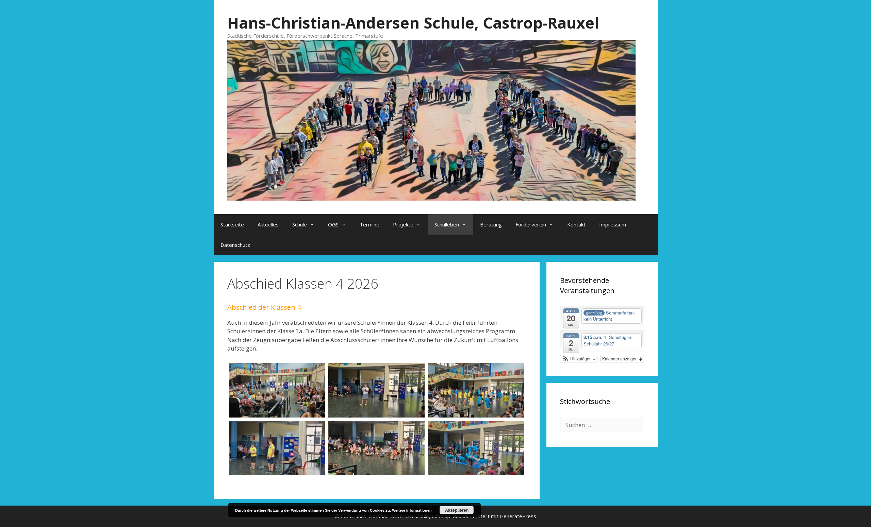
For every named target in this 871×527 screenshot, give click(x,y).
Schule (299, 224)
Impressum (612, 224)
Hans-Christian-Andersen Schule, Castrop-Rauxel (413, 22)
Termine (369, 224)
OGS (333, 224)
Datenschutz (235, 244)
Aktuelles (268, 224)
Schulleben (446, 224)
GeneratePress (518, 516)
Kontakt (576, 224)
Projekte (403, 224)
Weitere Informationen (412, 510)
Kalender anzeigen (620, 358)
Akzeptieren (457, 510)
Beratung (491, 224)
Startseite (232, 224)
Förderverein (530, 224)
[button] (578, 358)
